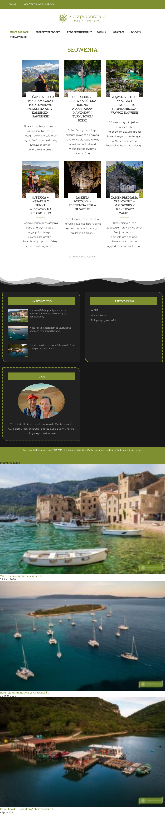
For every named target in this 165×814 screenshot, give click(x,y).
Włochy (136, 32)
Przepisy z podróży (48, 32)
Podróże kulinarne (79, 32)
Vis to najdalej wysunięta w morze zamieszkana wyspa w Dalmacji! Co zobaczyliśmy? (48, 313)
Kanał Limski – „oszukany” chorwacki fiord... (27, 809)
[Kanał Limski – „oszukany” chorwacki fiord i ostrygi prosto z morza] (18, 350)
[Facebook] (152, 4)
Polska (101, 32)
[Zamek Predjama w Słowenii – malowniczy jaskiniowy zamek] (124, 179)
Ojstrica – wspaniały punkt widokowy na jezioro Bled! (40, 205)
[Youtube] (156, 4)
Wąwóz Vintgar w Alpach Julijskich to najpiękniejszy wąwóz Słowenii (124, 104)
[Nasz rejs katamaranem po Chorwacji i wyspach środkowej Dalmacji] (18, 333)
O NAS (12, 4)
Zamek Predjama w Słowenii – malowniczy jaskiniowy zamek (124, 205)
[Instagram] (154, 4)
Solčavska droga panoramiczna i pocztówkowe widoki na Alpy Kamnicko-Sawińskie (40, 106)
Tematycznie (18, 36)
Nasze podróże (19, 32)
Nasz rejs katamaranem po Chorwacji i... (24, 692)
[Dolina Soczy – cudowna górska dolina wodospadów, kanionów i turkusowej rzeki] (82, 78)
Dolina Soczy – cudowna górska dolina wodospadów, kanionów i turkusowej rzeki (82, 108)
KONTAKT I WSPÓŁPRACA (39, 4)
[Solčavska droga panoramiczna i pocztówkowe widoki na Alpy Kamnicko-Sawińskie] (40, 78)
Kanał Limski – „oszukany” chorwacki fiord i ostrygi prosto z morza (52, 347)
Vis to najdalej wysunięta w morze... (22, 576)
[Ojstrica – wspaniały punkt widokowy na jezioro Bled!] (40, 179)
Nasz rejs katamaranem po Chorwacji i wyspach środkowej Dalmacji (50, 329)
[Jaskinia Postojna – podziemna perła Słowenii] (82, 179)
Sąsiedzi (118, 32)
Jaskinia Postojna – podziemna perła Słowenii (82, 203)
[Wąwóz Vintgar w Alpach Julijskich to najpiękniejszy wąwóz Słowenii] (124, 78)
